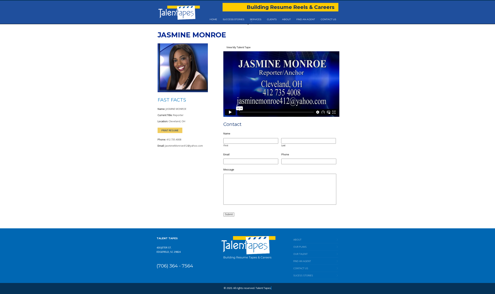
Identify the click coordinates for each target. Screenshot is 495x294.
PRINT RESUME (169, 130)
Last (283, 145)
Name (226, 133)
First (226, 145)
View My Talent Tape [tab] (238, 47)
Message (228, 169)
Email (226, 154)
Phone (285, 154)
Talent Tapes (263, 288)
